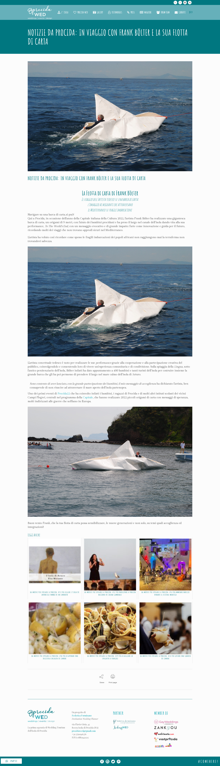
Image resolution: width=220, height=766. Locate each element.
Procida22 (64, 393)
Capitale (88, 397)
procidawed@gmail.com (84, 731)
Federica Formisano (82, 715)
